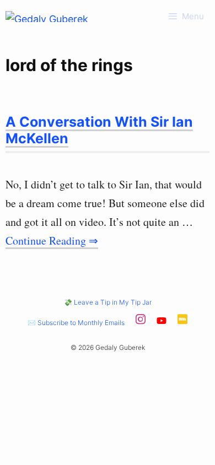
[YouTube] (161, 322)
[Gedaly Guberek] (47, 17)
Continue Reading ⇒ (52, 240)
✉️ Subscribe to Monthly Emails (76, 322)
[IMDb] (182, 322)
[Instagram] (141, 322)
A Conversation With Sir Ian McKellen (99, 130)
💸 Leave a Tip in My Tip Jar (108, 302)
